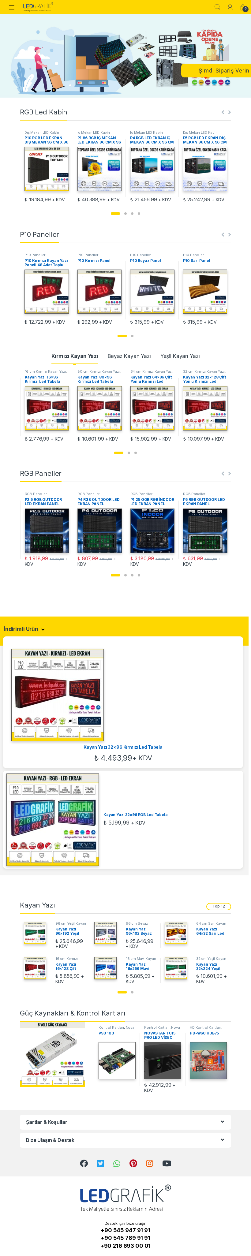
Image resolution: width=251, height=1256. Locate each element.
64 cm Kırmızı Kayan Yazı (98, 371)
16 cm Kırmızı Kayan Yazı (66, 960)
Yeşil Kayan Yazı (180, 356)
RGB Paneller (35, 494)
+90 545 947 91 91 (125, 1230)
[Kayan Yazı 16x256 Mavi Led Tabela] (107, 968)
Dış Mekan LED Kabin (41, 132)
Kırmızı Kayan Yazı (74, 356)
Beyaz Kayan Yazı (129, 356)
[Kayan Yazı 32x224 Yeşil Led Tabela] (178, 968)
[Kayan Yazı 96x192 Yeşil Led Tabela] (37, 933)
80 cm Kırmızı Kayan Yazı (45, 371)
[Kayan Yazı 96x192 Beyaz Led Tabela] (107, 933)
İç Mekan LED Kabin (93, 132)
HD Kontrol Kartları (205, 1027)
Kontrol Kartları (111, 1027)
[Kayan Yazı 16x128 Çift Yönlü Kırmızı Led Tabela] (37, 968)
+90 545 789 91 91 (125, 1238)
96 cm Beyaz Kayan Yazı (137, 925)
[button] (115, 213)
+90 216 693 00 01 (125, 1246)
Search (217, 7)
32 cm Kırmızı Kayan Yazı (151, 371)
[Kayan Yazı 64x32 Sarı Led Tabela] (178, 933)
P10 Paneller (34, 255)
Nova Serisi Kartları (116, 1029)
